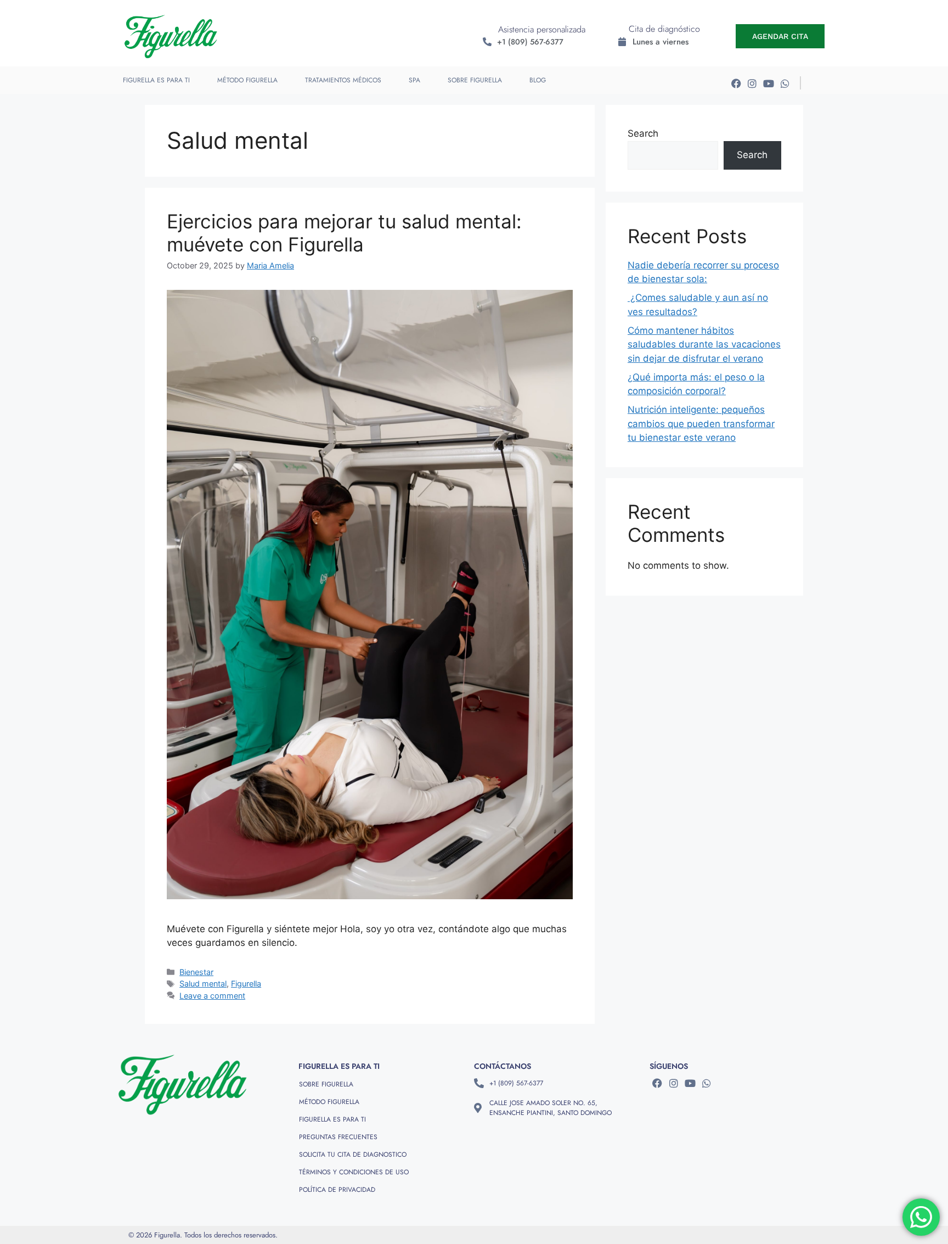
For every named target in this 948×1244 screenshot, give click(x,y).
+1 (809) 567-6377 (530, 41)
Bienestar (196, 972)
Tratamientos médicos (343, 80)
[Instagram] (752, 83)
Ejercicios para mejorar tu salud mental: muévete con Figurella (344, 233)
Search (643, 133)
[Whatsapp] (785, 83)
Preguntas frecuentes (338, 1137)
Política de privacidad (337, 1190)
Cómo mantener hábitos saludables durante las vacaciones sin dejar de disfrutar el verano (704, 344)
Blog (537, 80)
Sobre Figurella (326, 1084)
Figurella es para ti (156, 80)
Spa (414, 80)
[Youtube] (769, 83)
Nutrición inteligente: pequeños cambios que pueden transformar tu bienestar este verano (701, 423)
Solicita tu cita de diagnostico (353, 1154)
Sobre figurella (475, 80)
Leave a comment (212, 995)
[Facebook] (736, 83)
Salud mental (203, 983)
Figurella (246, 983)
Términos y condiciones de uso (354, 1172)
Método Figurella (247, 80)
